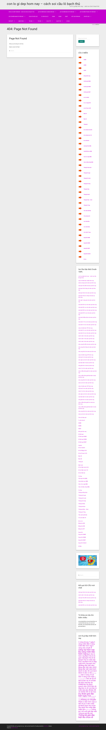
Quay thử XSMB (87, 237)
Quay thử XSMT (87, 248)
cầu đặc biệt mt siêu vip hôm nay (86, 362)
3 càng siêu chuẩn (85, 647)
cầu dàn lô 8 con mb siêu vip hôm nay (87, 333)
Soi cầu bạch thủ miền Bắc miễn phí (87, 707)
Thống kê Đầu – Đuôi (88, 199)
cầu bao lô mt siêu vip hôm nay (85, 357)
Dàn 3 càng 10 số (87, 675)
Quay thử (58, 21)
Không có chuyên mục (87, 700)
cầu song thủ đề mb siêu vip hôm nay (87, 344)
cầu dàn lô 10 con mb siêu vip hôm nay (87, 322)
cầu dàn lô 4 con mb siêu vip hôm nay (87, 324)
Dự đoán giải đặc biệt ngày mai (86, 694)
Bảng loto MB (81, 523)
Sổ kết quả (86, 16)
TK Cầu (30, 21)
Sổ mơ (85, 259)
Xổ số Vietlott (81, 447)
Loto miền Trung (87, 232)
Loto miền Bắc (86, 221)
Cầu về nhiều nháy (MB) (88, 162)
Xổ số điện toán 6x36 (88, 129)
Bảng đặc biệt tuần (85, 669)
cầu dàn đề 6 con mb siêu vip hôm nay (87, 307)
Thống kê (86, 124)
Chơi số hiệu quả (33, 16)
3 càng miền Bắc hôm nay (86, 645)
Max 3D (85, 113)
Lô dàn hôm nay (88, 702)
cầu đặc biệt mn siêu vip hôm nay (86, 396)
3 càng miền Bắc (86, 643)
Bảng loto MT (81, 529)
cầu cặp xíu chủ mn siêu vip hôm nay (87, 394)
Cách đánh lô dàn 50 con (87, 670)
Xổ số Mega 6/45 (82, 450)
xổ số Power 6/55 (87, 108)
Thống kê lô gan (87, 172)
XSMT (66, 16)
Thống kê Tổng (87, 205)
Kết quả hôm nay (75, 16)
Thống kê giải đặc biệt (85, 713)
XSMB (53, 16)
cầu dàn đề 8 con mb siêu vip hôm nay (87, 310)
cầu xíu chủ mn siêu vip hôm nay (86, 414)
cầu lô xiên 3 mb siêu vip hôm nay (86, 338)
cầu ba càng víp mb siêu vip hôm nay (87, 282)
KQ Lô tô (49, 21)
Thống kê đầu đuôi (87, 167)
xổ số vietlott (86, 97)
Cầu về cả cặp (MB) (87, 156)
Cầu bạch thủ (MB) (87, 145)
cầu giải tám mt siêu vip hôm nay (86, 365)
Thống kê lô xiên (87, 178)
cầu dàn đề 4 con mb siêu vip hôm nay (87, 304)
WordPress (46, 726)
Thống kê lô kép (87, 183)
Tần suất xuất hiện (87, 210)
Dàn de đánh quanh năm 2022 (85, 685)
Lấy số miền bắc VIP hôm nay (67, 11)
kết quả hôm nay (87, 75)
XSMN (59, 16)
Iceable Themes (14, 727)
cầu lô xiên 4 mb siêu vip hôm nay (86, 341)
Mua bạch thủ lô (87, 706)
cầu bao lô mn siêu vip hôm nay (85, 388)
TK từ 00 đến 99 (87, 216)
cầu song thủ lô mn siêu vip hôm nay (87, 411)
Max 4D (85, 119)
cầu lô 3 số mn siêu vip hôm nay (86, 391)
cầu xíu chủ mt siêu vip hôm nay (86, 382)
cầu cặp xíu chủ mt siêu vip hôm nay (87, 360)
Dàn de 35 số (88, 681)
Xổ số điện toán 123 (88, 135)
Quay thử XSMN (87, 243)
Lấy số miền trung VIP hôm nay (88, 11)
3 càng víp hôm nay (86, 648)
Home (93, 24)
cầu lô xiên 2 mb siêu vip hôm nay (86, 336)
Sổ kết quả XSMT (87, 92)
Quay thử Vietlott (87, 253)
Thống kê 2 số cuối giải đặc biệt (87, 710)
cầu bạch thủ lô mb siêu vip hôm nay (87, 293)
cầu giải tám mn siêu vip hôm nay (86, 399)
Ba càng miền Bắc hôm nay (86, 653)
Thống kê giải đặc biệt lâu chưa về (86, 716)
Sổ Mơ (68, 21)
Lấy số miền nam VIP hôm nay (16, 16)
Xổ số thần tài (86, 140)
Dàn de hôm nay (87, 682)
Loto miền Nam (87, 226)
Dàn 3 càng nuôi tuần (86, 677)
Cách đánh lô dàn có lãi (87, 672)
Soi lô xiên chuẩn (88, 709)
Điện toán (21, 21)
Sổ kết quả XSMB (87, 81)
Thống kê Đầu (86, 189)
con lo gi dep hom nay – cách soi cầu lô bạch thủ (43, 4)
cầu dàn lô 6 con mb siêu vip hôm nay (87, 330)
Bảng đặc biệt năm (87, 665)
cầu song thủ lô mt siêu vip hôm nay (87, 380)
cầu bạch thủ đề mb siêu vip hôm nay (87, 285)
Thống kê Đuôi (87, 194)
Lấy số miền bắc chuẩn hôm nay (46, 11)
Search (81, 41)
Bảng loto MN (81, 526)
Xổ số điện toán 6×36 (83, 467)
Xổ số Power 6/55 (82, 453)
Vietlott (11, 21)
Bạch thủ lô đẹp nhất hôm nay (87, 662)
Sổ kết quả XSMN (87, 86)
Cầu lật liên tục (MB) (88, 151)
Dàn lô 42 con (86, 688)
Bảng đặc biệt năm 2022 (87, 667)
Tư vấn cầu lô (44, 16)
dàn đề (88, 690)
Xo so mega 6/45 (87, 102)
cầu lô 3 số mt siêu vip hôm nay (85, 368)
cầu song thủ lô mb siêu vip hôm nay (87, 351)
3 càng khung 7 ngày (86, 642)
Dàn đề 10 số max (89, 692)
